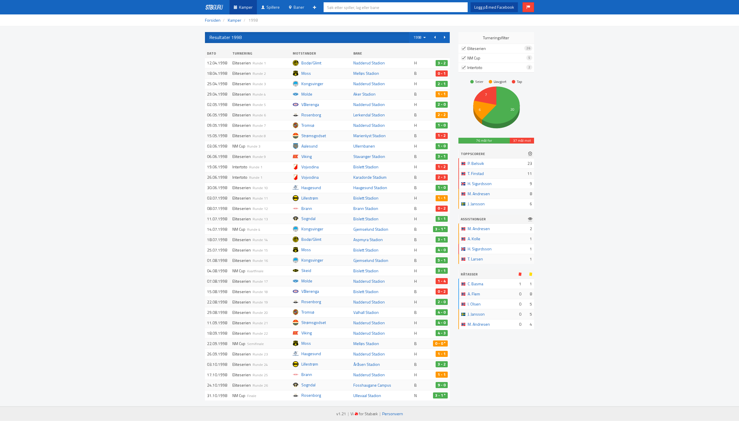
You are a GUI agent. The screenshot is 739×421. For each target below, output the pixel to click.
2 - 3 (442, 177)
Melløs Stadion (366, 73)
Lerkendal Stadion (369, 115)
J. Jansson (476, 204)
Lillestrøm (309, 198)
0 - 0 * (440, 343)
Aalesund (309, 146)
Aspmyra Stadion (368, 239)
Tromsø (307, 125)
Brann (306, 208)
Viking (306, 156)
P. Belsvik (476, 163)
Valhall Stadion (366, 312)
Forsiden (213, 20)
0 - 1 (442, 73)
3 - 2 (442, 63)
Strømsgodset (313, 136)
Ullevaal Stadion (367, 395)
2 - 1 (442, 84)
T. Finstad (476, 173)
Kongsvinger (312, 84)
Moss (306, 73)
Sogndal (308, 218)
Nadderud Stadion (369, 63)
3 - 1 (442, 156)
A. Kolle (474, 239)
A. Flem (474, 294)
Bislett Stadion (365, 167)
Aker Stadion (364, 94)
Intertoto (499, 67)
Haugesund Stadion (370, 188)
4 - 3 (442, 333)
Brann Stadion (365, 208)
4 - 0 (442, 250)
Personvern (392, 414)
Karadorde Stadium (370, 177)
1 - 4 (442, 281)
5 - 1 (442, 219)
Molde (306, 94)
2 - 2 (442, 115)
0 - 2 (442, 208)
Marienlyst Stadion (369, 136)
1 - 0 (442, 125)
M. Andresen (479, 194)
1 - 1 (442, 94)
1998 (418, 37)
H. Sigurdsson (480, 183)
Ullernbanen (364, 146)
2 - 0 (442, 104)
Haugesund (311, 188)
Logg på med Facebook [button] (494, 7)
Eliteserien (499, 48)
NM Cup (499, 58)
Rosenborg (311, 115)
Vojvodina (310, 167)
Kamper (245, 7)
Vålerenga (310, 104)
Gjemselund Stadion (370, 229)
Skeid (306, 270)
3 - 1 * (440, 229)
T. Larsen (475, 259)
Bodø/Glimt (311, 63)
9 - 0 (442, 385)
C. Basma (475, 284)
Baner (298, 7)
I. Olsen (474, 304)
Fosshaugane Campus (372, 385)
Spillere (272, 7)
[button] (528, 7)
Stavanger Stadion (369, 156)
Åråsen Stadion (366, 364)
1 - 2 (442, 136)
